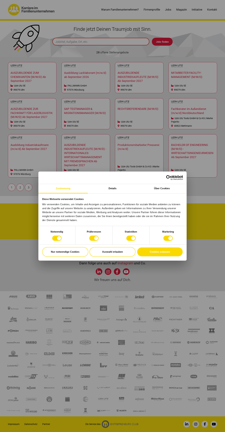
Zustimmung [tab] (63, 188)
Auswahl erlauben (112, 252)
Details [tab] (113, 188)
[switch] (94, 238)
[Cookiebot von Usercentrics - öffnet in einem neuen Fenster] (168, 177)
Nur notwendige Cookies (65, 252)
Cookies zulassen (160, 252)
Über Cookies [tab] (162, 188)
